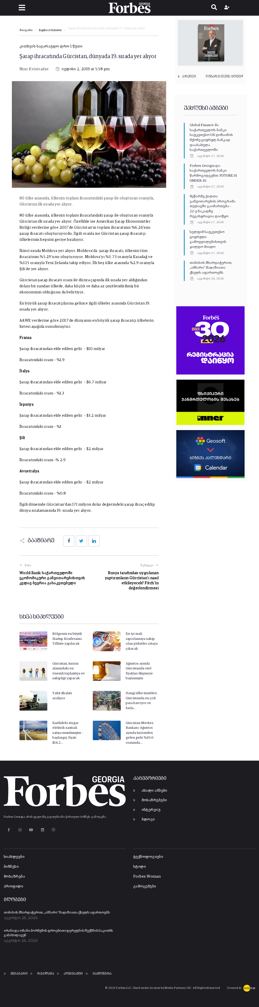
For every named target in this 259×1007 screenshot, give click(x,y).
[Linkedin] (42, 830)
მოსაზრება (14, 876)
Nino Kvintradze (34, 69)
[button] (21, 7)
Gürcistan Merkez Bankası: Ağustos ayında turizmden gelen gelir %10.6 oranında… (140, 732)
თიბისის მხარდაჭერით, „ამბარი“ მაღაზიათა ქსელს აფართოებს (211, 267)
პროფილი (13, 886)
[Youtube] (31, 830)
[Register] (227, 8)
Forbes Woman (147, 876)
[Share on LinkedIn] (94, 541)
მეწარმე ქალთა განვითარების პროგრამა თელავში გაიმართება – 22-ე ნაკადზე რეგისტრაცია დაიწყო (212, 206)
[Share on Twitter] (81, 541)
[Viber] (54, 830)
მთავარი (25, 30)
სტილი (139, 867)
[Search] (214, 8)
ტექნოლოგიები (148, 857)
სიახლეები (14, 857)
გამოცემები (144, 886)
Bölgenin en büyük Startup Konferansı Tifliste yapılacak (67, 638)
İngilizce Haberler (50, 30)
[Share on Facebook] (68, 541)
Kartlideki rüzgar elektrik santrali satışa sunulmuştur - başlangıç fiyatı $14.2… (67, 732)
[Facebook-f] (9, 830)
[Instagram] (20, 830)
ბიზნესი (11, 867)
